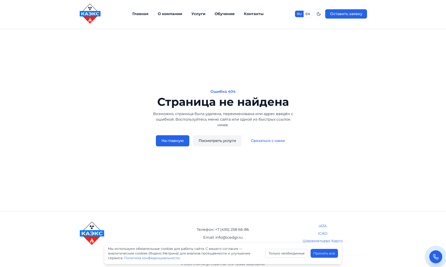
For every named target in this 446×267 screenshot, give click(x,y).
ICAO (322, 233)
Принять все (324, 253)
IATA (323, 226)
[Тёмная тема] (318, 14)
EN (307, 14)
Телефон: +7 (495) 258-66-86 (223, 229)
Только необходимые (287, 253)
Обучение (225, 14)
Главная (140, 14)
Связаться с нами (268, 140)
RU (299, 14)
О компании (170, 14)
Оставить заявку (346, 14)
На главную (172, 140)
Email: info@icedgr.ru (223, 237)
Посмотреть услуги (217, 140)
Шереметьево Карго (323, 241)
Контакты (254, 14)
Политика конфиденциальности (152, 258)
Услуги (198, 14)
